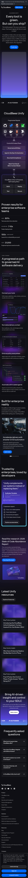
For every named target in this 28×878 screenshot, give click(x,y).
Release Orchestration (6, 807)
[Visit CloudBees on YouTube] (8, 789)
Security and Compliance (7, 800)
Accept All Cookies (13, 875)
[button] (14, 742)
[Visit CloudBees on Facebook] (2, 789)
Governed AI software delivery (8, 818)
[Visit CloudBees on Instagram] (5, 789)
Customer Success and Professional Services (12, 844)
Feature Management (6, 802)
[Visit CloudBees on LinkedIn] (14, 789)
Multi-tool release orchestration (8, 821)
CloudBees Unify (5, 795)
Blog (2, 830)
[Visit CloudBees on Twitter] (11, 789)
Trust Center (4, 835)
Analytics (3, 809)
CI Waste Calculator (6, 847)
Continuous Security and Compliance (10, 823)
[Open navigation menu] (25, 7)
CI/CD (2, 797)
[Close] (26, 855)
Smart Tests (4, 804)
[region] (14, 865)
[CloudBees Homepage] (6, 785)
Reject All (14, 871)
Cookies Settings (14, 866)
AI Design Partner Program (7, 832)
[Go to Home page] (6, 7)
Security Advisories (6, 837)
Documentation (5, 840)
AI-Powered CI (4, 816)
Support (3, 842)
